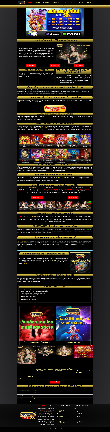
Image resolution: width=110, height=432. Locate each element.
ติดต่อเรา (79, 419)
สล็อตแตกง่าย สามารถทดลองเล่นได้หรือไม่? (28, 390)
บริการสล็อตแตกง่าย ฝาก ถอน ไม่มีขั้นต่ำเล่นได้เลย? (30, 393)
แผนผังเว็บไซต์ (80, 421)
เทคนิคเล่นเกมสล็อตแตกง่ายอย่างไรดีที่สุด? (28, 398)
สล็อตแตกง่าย (80, 412)
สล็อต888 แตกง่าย (73, 342)
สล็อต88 (30, 2)
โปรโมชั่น (64, 2)
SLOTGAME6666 (62, 423)
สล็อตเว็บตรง (61, 410)
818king (60, 419)
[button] (55, 390)
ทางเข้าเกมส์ (56, 2)
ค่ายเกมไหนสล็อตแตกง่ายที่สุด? (26, 401)
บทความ (88, 2)
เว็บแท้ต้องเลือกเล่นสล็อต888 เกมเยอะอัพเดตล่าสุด (55, 40)
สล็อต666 (61, 418)
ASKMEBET (61, 415)
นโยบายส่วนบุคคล (80, 423)
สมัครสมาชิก (46, 2)
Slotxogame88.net (53, 428)
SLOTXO (81, 2)
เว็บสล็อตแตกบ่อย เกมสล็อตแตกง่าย (37, 342)
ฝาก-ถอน (79, 415)
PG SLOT (72, 2)
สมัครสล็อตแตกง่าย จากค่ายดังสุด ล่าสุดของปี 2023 (29, 396)
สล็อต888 (37, 2)
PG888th (60, 421)
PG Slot (60, 412)
